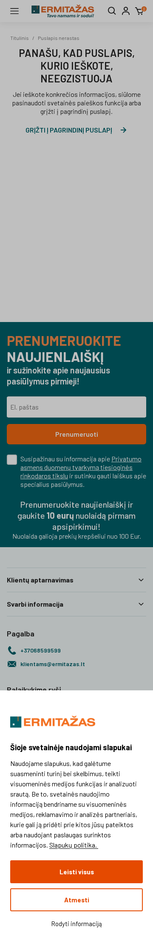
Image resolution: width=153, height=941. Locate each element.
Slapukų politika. (73, 845)
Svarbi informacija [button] (35, 604)
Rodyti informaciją (76, 923)
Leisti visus (77, 872)
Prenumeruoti (76, 434)
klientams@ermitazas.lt (52, 663)
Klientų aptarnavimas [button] (40, 580)
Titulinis (19, 38)
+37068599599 (40, 650)
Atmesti (76, 900)
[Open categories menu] (14, 11)
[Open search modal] (112, 11)
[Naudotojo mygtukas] (126, 11)
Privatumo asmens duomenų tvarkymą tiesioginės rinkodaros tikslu (81, 467)
